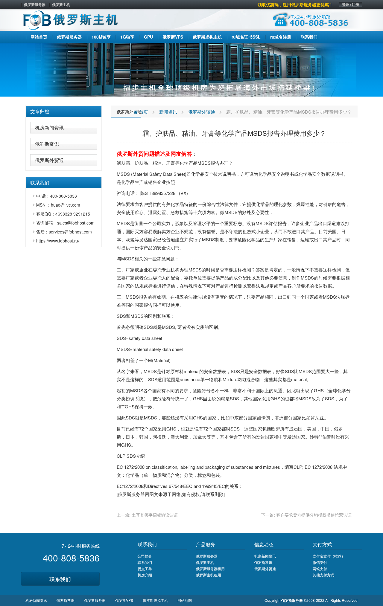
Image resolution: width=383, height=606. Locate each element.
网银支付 (320, 568)
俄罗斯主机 (61, 4)
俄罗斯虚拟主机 (155, 600)
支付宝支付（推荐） (329, 556)
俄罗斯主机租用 (208, 575)
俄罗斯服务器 (34, 4)
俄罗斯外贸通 (49, 160)
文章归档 (39, 111)
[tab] (63, 111)
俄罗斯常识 (47, 143)
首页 (143, 112)
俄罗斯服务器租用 (210, 568)
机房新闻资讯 (49, 127)
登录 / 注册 (350, 4)
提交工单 (145, 568)
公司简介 (145, 556)
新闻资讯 (168, 112)
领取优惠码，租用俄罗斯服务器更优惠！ (295, 4)
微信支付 (320, 562)
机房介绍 (145, 575)
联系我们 (60, 579)
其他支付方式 (323, 575)
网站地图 (184, 600)
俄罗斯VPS (124, 600)
